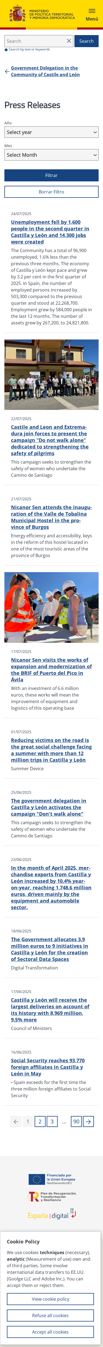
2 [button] (39, 1121)
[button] (88, 1121)
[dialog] (50, 1288)
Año (8, 122)
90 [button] (76, 1121)
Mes (8, 145)
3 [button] (52, 1121)
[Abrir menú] (92, 13)
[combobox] (51, 132)
